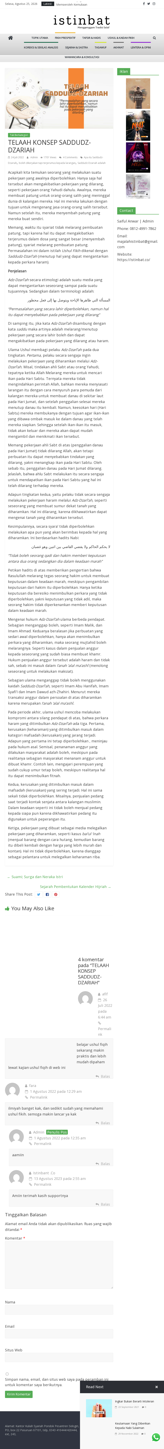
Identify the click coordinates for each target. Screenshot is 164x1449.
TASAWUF (100, 47)
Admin (34, 157)
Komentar (15, 1238)
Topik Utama (40, 38)
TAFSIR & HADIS (91, 38)
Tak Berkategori (19, 135)
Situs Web (13, 1350)
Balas (105, 1076)
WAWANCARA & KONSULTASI (82, 57)
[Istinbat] (10, 38)
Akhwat (118, 47)
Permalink (104, 1031)
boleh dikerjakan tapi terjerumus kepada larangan (47, 163)
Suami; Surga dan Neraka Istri (35, 876)
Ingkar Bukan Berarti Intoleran (134, 1401)
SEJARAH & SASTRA (76, 47)
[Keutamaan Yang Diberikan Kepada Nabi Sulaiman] (99, 1424)
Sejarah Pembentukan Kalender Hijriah (75, 886)
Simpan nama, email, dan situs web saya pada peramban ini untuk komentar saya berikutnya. (56, 1382)
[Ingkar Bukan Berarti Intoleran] (99, 1402)
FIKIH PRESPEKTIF (65, 38)
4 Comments (69, 157)
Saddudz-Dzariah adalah (92, 163)
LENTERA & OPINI (141, 47)
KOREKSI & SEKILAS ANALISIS (41, 47)
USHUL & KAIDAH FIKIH (121, 38)
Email (9, 1326)
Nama (10, 1302)
